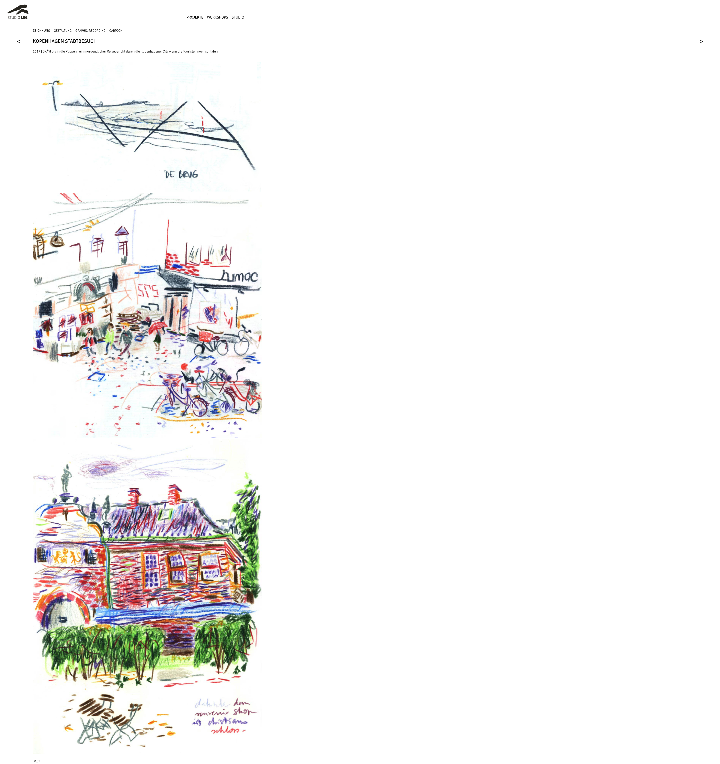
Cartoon (115, 31)
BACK (36, 761)
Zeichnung (41, 31)
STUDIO (238, 17)
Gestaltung (63, 31)
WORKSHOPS (217, 17)
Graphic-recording (90, 31)
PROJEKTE (195, 17)
